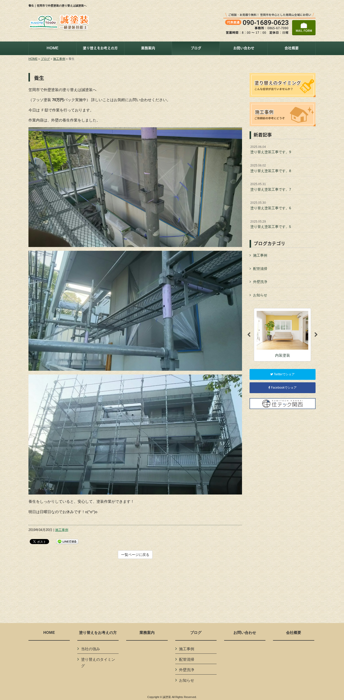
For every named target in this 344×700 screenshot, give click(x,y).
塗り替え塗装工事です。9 (270, 149)
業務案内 (147, 633)
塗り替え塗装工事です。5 (270, 224)
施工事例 (59, 59)
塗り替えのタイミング (98, 662)
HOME (33, 59)
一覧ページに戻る (135, 555)
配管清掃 (260, 269)
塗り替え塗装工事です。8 (270, 168)
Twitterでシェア (284, 374)
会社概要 (293, 633)
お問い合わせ (244, 633)
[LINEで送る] (67, 541)
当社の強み (90, 649)
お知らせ (260, 295)
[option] (282, 334)
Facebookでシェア (283, 387)
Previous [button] (248, 334)
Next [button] (316, 334)
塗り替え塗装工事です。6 (270, 205)
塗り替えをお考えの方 (98, 633)
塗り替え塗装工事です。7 (270, 186)
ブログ (45, 59)
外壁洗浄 (260, 282)
